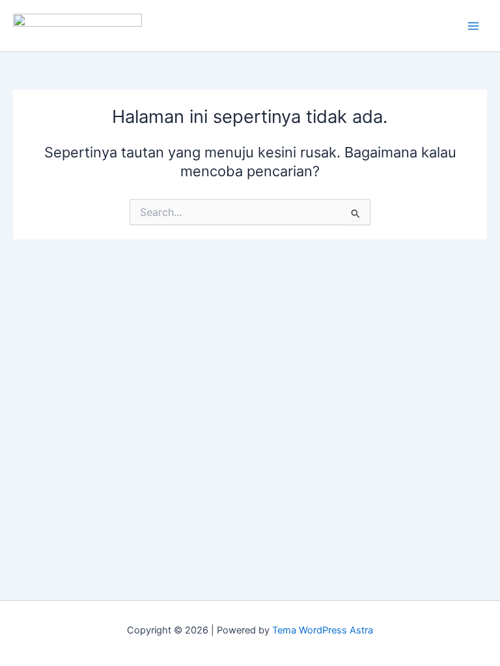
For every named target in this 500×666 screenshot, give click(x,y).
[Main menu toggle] (473, 26)
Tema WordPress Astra (322, 630)
